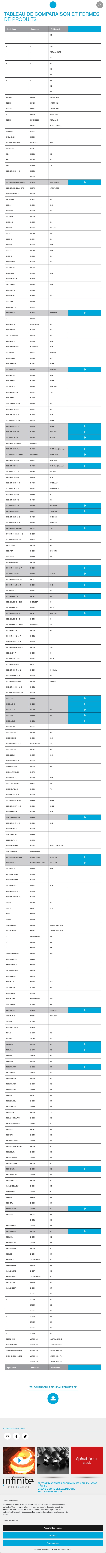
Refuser (53, 1535)
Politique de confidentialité (61, 1549)
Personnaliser (53, 1543)
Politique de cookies (41, 1549)
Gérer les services (11, 1520)
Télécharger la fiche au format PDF (53, 1387)
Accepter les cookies (53, 1527)
